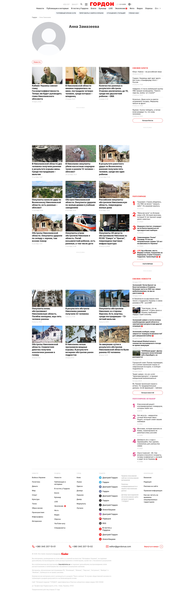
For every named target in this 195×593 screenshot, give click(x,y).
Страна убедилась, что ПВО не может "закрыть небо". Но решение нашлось (149, 204)
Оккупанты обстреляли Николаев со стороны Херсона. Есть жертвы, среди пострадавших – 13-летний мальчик (112, 313)
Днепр (79, 499)
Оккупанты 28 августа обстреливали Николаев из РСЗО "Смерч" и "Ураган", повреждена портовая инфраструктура (113, 238)
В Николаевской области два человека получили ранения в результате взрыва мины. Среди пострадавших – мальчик (47, 169)
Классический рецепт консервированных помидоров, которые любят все (150, 406)
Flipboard (106, 519)
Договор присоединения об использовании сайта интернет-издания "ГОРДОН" (129, 498)
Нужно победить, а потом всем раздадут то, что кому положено (146, 112)
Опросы (148, 8)
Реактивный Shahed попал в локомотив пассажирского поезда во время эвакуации (147, 343)
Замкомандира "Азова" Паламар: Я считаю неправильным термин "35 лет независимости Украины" (149, 240)
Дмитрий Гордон (110, 478)
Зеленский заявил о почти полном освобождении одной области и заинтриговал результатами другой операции (147, 323)
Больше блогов (147, 120)
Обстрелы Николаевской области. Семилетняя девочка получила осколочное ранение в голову (45, 349)
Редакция (147, 482)
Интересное (37, 521)
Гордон (34, 17)
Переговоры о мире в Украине (91, 13)
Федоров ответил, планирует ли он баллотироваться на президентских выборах (149, 228)
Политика (36, 482)
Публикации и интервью (58, 8)
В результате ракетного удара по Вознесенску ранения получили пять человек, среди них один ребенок (111, 169)
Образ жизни (37, 508)
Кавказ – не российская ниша (147, 72)
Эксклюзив (120, 8)
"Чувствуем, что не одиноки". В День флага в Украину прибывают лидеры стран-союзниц (147, 311)
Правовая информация (153, 491)
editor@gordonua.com (120, 546)
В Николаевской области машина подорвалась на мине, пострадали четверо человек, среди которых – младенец (79, 90)
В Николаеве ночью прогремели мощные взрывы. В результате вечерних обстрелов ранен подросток (79, 349)
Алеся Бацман (108, 510)
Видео (140, 8)
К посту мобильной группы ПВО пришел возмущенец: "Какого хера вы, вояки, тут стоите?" (148, 91)
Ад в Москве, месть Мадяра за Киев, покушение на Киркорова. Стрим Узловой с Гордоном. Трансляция (149, 254)
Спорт (34, 495)
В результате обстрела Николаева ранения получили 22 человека (77, 311)
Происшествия (38, 512)
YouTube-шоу (59, 523)
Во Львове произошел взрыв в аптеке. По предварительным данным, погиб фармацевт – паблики (147, 386)
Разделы (57, 473)
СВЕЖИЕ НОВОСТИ (142, 279)
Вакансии (147, 477)
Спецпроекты (59, 528)
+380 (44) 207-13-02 (82, 546)
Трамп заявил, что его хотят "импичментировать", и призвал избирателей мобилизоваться (145, 376)
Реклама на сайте (151, 486)
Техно (34, 504)
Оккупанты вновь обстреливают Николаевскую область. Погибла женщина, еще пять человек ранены (46, 313)
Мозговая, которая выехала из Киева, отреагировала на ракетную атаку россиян (149, 431)
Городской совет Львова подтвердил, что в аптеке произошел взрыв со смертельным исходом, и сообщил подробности (148, 366)
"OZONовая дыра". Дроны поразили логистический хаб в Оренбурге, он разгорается (147, 354)
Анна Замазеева (45, 17)
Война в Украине (38, 477)
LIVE (111, 8)
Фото (132, 8)
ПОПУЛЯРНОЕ (139, 196)
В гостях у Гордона (79, 8)
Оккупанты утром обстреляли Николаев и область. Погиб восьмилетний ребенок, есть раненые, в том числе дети (80, 238)
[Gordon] (102, 4)
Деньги (35, 486)
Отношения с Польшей (116, 13)
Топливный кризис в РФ (66, 13)
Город (79, 473)
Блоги (93, 8)
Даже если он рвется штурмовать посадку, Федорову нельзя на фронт (145, 101)
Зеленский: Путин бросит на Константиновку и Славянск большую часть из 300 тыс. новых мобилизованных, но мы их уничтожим (147, 289)
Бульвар (102, 8)
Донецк (80, 491)
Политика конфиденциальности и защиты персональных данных (129, 487)
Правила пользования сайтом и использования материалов (130, 478)
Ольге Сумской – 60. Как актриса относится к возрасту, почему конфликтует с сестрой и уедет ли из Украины (149, 456)
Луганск (80, 508)
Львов (79, 482)
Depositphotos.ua (64, 564)
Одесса (80, 486)
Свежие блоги (140, 68)
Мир (34, 491)
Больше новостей (147, 393)
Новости (40, 8)
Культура (35, 499)
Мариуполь (81, 504)
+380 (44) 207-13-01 (46, 546)
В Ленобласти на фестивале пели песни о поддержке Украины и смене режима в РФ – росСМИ (147, 301)
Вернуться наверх (151, 546)
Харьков (80, 495)
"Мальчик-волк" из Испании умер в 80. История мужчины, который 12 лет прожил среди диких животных (149, 216)
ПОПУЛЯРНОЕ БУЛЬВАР (144, 399)
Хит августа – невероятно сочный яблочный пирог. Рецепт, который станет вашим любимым (149, 418)
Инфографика (37, 517)
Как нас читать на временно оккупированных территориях (151, 498)
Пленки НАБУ (134, 13)
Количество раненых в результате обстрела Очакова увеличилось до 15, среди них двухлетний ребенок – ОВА (113, 90)
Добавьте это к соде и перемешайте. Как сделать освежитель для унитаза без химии (148, 443)
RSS (104, 523)
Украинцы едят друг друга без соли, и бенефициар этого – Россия (146, 80)
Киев (79, 477)
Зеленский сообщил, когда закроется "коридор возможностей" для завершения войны (147, 334)
